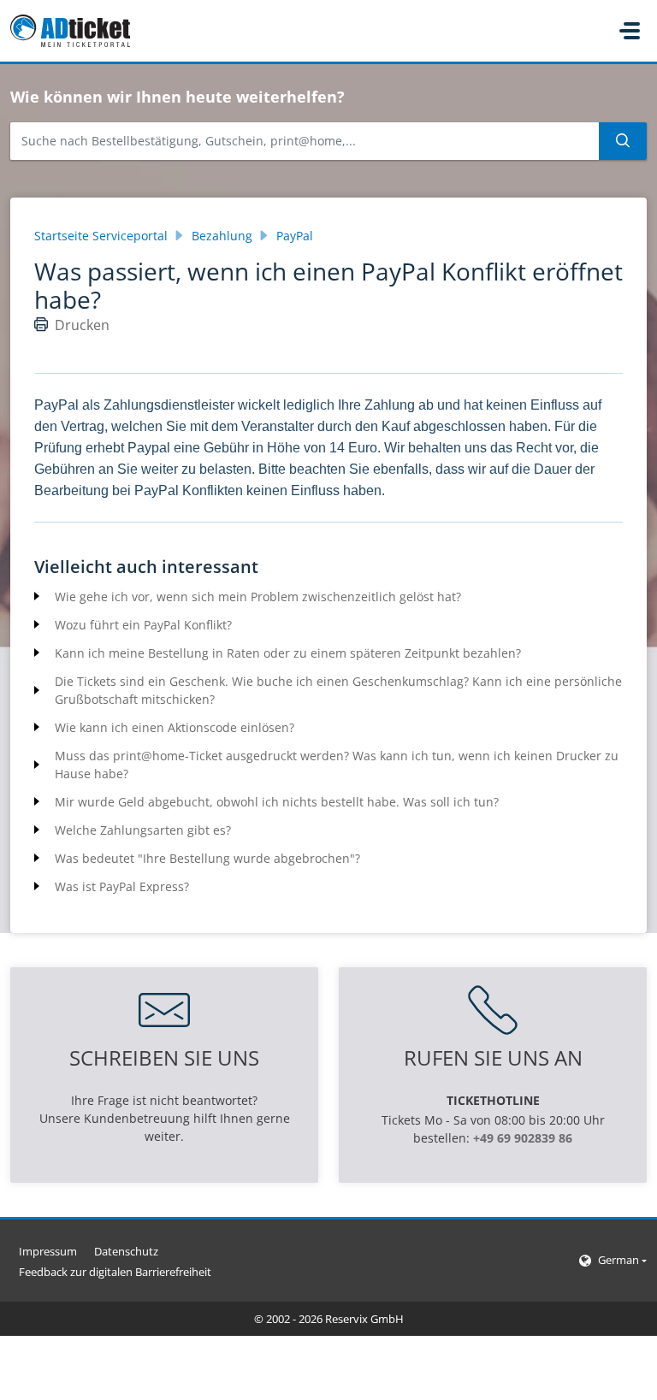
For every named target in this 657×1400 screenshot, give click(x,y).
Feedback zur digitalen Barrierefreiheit (115, 1271)
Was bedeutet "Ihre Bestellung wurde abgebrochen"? (207, 858)
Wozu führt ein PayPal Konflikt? (143, 625)
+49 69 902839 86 (522, 1138)
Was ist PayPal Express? (122, 886)
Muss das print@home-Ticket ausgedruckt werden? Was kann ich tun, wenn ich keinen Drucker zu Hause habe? (337, 764)
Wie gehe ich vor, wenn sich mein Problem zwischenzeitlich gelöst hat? (258, 596)
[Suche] (623, 141)
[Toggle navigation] (630, 30)
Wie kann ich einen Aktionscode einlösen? (174, 727)
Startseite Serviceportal (101, 235)
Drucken (82, 325)
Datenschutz (126, 1251)
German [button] (618, 1259)
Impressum (48, 1251)
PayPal (294, 235)
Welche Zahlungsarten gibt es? (143, 830)
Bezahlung (222, 235)
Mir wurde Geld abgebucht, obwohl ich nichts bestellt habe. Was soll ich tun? (277, 802)
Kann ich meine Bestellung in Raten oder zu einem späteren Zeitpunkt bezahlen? (288, 653)
